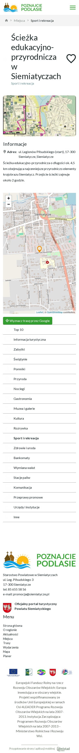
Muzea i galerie (24, 408)
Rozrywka (21, 428)
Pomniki (19, 369)
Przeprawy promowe (28, 497)
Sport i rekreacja (42, 20)
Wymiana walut (24, 468)
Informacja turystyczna (30, 339)
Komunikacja (23, 487)
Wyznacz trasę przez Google (29, 321)
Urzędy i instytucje (27, 507)
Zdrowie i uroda (24, 448)
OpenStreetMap (55, 312)
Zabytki (19, 349)
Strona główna (12, 625)
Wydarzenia (10, 647)
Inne (16, 517)
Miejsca (19, 20)
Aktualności (10, 634)
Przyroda (20, 379)
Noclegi (19, 389)
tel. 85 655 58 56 (14, 589)
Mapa (6, 651)
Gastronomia (23, 398)
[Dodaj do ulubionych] (71, 59)
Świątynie (20, 359)
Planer (7, 656)
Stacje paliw (22, 477)
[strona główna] (6, 20)
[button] (39, 250)
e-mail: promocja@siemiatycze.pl (26, 594)
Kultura (19, 418)
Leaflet (39, 312)
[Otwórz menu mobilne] (73, 7)
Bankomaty (22, 458)
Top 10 (18, 329)
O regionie (10, 630)
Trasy (6, 643)
